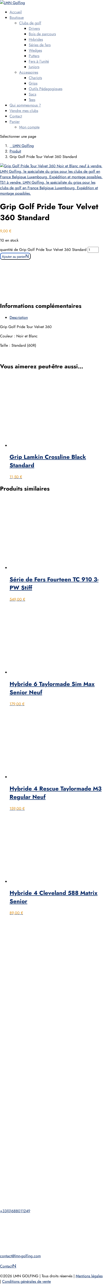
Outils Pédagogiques (45, 88)
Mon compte (29, 127)
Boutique (17, 17)
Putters (34, 56)
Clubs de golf (30, 23)
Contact (16, 116)
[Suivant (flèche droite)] (94, 644)
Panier (15, 121)
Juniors (34, 67)
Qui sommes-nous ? (25, 105)
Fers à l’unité (39, 61)
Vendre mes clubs (24, 110)
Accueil (16, 12)
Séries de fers (40, 45)
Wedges (35, 50)
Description (19, 317)
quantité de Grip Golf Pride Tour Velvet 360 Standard (43, 249)
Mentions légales (89, 1276)
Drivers (34, 28)
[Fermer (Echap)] (87, 5)
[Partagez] (76, 5)
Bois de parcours (42, 34)
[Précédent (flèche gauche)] (8, 644)
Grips (33, 83)
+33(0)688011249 (15, 1211)
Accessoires (28, 72)
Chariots (35, 78)
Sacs (32, 94)
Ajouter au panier (13, 257)
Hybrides (36, 39)
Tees (32, 99)
